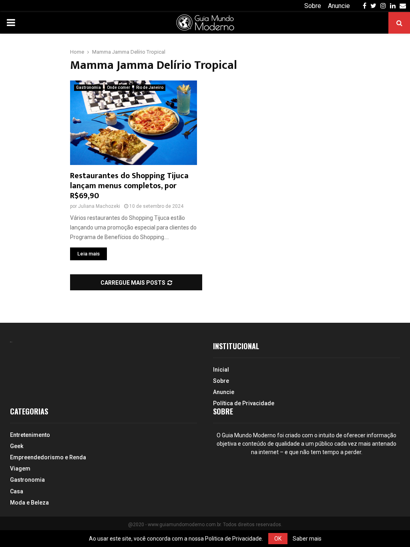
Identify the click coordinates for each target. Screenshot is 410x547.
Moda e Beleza (29, 502)
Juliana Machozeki (99, 206)
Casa (16, 491)
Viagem (20, 468)
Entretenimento (30, 435)
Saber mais (307, 538)
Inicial (221, 369)
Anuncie (339, 6)
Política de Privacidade (243, 403)
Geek (16, 446)
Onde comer (118, 87)
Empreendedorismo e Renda (48, 457)
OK (277, 538)
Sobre (312, 6)
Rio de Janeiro (149, 87)
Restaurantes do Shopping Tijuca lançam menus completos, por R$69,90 (129, 186)
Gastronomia (88, 87)
